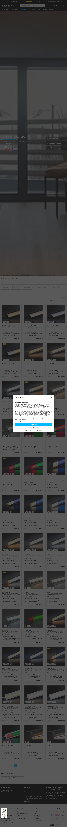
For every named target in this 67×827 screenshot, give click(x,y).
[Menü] (6, 808)
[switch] (4, 817)
